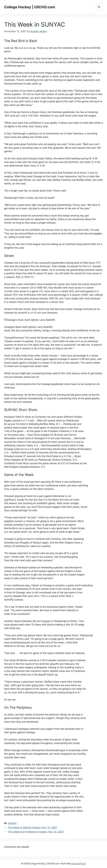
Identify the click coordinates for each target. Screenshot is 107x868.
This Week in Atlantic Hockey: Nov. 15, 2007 (32, 827)
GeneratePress (78, 863)
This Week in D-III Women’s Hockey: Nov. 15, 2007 (36, 831)
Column (12, 823)
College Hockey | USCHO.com (29, 7)
